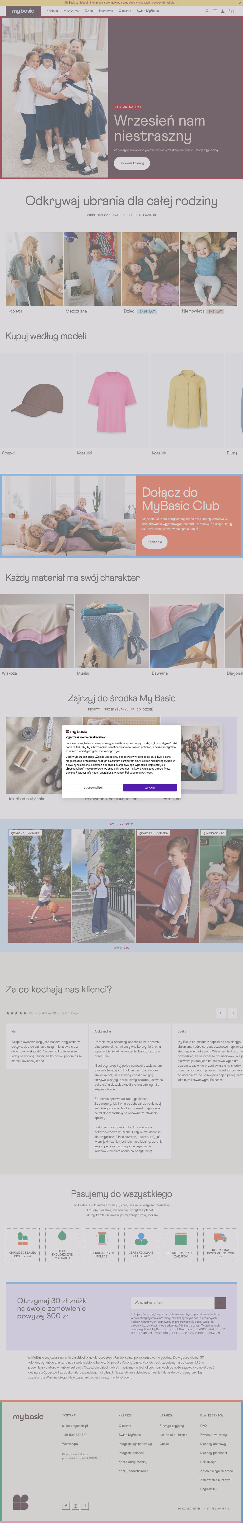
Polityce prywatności (138, 772)
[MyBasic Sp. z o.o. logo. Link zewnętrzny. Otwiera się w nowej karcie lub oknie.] (76, 732)
